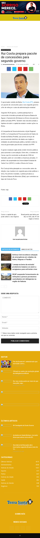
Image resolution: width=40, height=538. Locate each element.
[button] (37, 18)
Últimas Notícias (6, 462)
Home (3, 47)
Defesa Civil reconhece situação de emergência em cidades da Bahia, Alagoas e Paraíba (25, 257)
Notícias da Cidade (7, 477)
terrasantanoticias (8, 64)
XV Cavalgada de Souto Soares (23, 425)
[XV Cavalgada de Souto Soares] (6, 428)
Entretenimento (6, 465)
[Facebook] (12, 528)
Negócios (4, 486)
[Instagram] (23, 528)
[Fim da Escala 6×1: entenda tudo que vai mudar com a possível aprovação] (6, 364)
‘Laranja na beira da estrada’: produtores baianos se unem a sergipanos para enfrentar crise (24, 266)
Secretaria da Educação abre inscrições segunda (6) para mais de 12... (25, 447)
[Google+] (17, 528)
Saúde (3, 480)
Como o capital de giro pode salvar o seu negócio (10, 216)
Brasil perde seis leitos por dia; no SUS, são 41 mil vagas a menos (30, 217)
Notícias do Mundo (7, 483)
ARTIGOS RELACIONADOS (10, 249)
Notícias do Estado (6, 50)
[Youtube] (28, 528)
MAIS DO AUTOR (27, 249)
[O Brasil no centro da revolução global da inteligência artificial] (6, 373)
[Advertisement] (20, 33)
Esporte (3, 471)
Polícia (3, 474)
